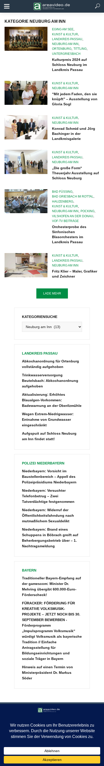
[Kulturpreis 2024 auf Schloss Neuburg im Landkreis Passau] (26, 39)
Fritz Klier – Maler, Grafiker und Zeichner (74, 273)
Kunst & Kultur (65, 34)
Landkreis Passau (67, 39)
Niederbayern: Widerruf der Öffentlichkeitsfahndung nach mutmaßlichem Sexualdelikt (48, 515)
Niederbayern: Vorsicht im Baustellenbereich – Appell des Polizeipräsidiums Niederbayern (49, 476)
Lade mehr (52, 293)
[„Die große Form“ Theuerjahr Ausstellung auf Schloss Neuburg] (26, 162)
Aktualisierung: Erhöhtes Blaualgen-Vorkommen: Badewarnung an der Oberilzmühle (52, 400)
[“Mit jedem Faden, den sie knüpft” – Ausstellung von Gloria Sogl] (26, 93)
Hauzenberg (62, 201)
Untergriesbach (66, 54)
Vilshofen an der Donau (72, 216)
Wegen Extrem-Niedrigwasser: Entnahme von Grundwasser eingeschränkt (48, 419)
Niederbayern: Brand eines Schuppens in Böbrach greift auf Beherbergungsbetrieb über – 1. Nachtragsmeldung (50, 537)
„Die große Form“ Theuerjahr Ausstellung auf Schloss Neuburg (75, 173)
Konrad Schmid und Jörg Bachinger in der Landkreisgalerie (73, 134)
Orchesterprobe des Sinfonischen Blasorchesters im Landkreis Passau (69, 234)
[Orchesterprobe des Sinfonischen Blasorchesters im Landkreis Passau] (26, 201)
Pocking (87, 211)
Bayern (29, 570)
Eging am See (62, 29)
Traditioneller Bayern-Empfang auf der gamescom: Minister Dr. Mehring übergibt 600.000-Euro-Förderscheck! (51, 586)
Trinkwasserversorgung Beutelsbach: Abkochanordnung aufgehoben (50, 380)
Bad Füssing (62, 191)
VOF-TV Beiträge (65, 221)
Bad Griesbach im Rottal (72, 196)
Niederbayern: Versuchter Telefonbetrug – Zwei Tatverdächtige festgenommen (48, 496)
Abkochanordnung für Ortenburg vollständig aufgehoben (50, 364)
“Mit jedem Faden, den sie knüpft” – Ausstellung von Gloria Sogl (74, 99)
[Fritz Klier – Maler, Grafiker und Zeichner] (26, 265)
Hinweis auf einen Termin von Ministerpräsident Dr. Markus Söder (47, 672)
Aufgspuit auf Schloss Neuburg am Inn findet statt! (49, 436)
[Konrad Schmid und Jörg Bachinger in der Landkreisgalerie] (26, 127)
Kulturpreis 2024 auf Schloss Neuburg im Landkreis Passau (69, 65)
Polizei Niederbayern (43, 463)
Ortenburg (61, 49)
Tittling (80, 49)
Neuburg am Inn (65, 44)
